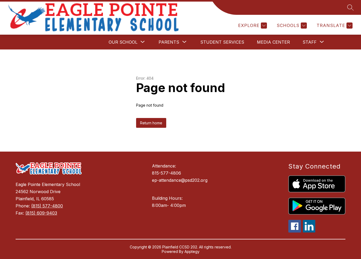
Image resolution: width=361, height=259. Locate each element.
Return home (151, 123)
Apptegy (192, 251)
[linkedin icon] (309, 231)
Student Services (222, 42)
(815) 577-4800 (47, 205)
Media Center (273, 42)
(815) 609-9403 (41, 213)
